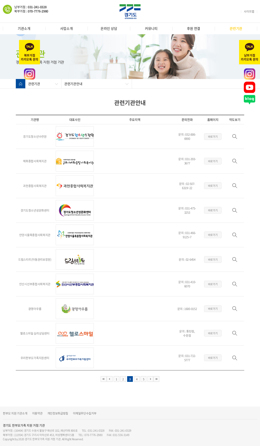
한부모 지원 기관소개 (15, 413)
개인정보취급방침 (57, 413)
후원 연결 (193, 28)
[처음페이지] (103, 379)
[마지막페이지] (156, 379)
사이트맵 (249, 12)
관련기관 (236, 28)
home (20, 84)
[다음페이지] (150, 379)
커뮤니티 (151, 28)
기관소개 (24, 28)
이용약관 (37, 413)
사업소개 (66, 28)
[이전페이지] (109, 379)
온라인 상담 (108, 28)
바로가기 (213, 136)
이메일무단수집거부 (84, 413)
